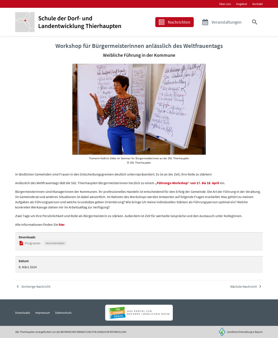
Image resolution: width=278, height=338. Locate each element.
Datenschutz (63, 313)
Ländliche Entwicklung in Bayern (245, 331)
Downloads (22, 313)
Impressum (42, 313)
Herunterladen (55, 243)
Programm (32, 243)
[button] (255, 22)
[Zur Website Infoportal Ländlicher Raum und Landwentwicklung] (139, 313)
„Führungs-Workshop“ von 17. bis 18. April (187, 183)
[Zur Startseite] (68, 22)
